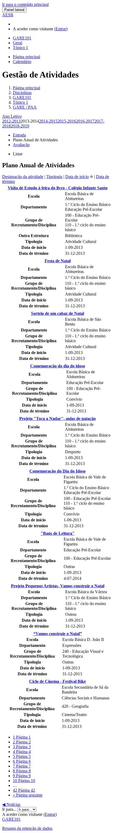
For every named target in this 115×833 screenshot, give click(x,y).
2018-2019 (20, 126)
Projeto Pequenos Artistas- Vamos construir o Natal (57, 586)
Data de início (77, 176)
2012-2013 (11, 121)
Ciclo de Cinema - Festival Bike (57, 681)
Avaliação (21, 144)
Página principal (26, 88)
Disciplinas (22, 92)
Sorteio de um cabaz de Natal (57, 313)
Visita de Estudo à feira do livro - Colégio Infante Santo (58, 188)
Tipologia (54, 176)
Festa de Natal (58, 261)
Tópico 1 (20, 102)
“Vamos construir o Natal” (57, 633)
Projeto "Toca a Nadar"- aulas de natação (57, 418)
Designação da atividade (22, 176)
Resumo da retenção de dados (27, 828)
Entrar (61, 29)
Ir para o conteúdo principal (25, 4)
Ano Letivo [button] (12, 116)
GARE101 (22, 97)
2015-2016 (66, 121)
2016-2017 (85, 121)
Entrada (19, 135)
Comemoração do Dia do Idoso (57, 471)
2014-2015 (48, 121)
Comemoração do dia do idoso (57, 366)
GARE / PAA (25, 107)
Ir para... (9, 809)
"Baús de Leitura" (58, 533)
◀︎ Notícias (11, 804)
